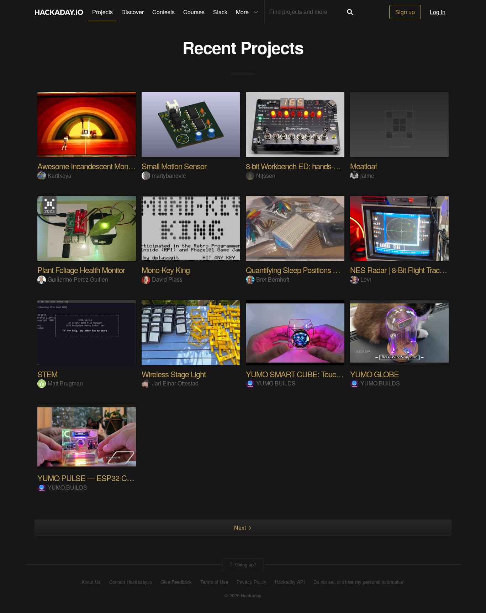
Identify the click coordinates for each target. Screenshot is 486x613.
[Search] (350, 12)
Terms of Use (214, 582)
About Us (91, 582)
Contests (163, 12)
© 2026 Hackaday (243, 595)
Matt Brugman (65, 383)
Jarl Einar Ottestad (175, 383)
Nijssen (265, 175)
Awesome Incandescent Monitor (87, 165)
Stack (220, 12)
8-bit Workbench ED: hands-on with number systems (327, 165)
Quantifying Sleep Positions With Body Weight (317, 269)
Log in (437, 12)
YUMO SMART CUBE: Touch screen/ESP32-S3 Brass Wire (340, 373)
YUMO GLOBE (374, 373)
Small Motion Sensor (174, 165)
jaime (367, 175)
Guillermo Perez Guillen (78, 279)
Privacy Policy (251, 582)
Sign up (405, 12)
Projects (102, 12)
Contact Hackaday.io (130, 582)
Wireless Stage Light (174, 373)
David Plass (167, 279)
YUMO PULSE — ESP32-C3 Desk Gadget (105, 477)
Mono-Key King (166, 269)
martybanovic (169, 175)
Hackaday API (290, 582)
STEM (47, 373)
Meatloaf (363, 165)
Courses (194, 12)
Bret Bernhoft (272, 279)
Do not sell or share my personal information (359, 582)
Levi (365, 279)
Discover (132, 12)
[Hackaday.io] (59, 12)
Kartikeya (60, 175)
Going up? (245, 564)
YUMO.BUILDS (276, 383)
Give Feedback (176, 582)
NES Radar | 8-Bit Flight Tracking (401, 269)
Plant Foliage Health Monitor (81, 269)
